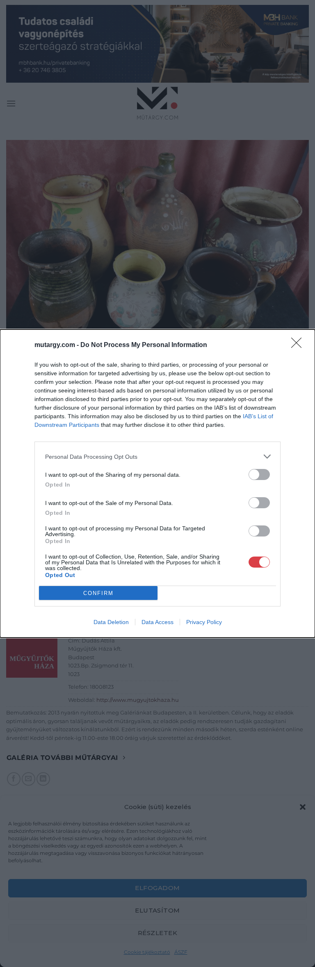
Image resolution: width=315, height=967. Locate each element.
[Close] (299, 345)
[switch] (259, 474)
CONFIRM (98, 593)
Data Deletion (111, 622)
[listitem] (157, 456)
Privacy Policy (204, 622)
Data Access (157, 622)
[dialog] (157, 483)
